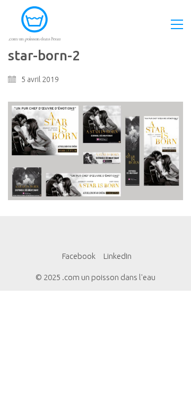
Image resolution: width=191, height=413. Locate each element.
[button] (177, 24)
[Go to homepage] (34, 24)
